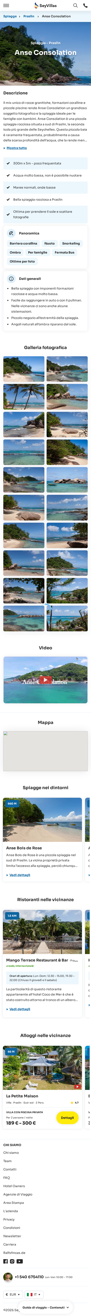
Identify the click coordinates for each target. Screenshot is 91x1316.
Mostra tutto (17, 148)
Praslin (28, 16)
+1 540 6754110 (29, 1277)
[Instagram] (12, 1261)
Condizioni (11, 1228)
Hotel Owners (14, 1186)
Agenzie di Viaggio (17, 1194)
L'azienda (10, 1211)
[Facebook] (5, 1261)
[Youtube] (20, 1261)
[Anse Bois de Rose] (42, 820)
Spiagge (10, 16)
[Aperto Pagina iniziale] (45, 5)
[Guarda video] (77, 1086)
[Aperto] (5, 5)
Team (7, 1161)
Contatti (9, 1169)
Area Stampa (13, 1203)
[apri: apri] (85, 5)
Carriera (9, 1244)
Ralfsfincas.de (14, 1253)
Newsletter (12, 1236)
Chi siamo (11, 1153)
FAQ (6, 1178)
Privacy (9, 1219)
